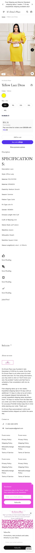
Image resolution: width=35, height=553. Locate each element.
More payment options (17, 147)
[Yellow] (4, 95)
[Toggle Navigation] (4, 12)
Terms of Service (7, 452)
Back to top (6, 345)
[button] (27, 12)
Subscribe (17, 502)
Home (3, 17)
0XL (5, 105)
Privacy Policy (6, 439)
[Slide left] (3, 4)
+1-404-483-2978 (11, 424)
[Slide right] (32, 4)
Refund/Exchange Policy (8, 448)
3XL (29, 105)
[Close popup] (30, 513)
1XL (13, 105)
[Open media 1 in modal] (17, 49)
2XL (21, 105)
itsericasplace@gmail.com (14, 428)
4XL (5, 110)
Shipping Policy (7, 443)
